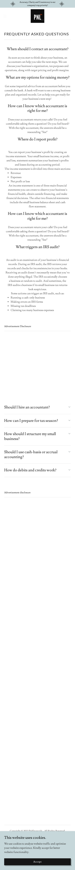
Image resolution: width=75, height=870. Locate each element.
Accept (37, 861)
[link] (37, 16)
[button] (6, 16)
